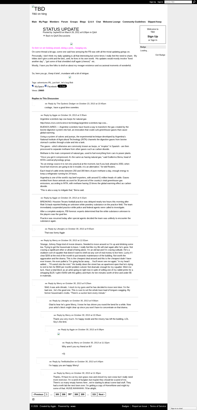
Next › (102, 394)
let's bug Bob (67, 82)
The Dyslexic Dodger (66, 103)
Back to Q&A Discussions (58, 35)
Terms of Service (158, 406)
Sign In (160, 2)
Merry (55, 240)
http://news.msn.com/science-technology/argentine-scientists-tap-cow (73, 123)
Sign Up (153, 2)
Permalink (46, 103)
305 (57, 394)
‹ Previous (38, 394)
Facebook (52, 86)
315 (94, 394)
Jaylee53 (57, 32)
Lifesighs (61, 229)
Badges (125, 406)
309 (82, 394)
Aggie (54, 115)
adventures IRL (44, 82)
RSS (33, 399)
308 (76, 394)
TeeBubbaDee (67, 361)
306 (63, 394)
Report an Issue (139, 406)
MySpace (39, 86)
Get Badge (160, 55)
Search (194, 2)
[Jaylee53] (36, 34)
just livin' (56, 82)
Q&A (94, 32)
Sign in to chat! (177, 408)
